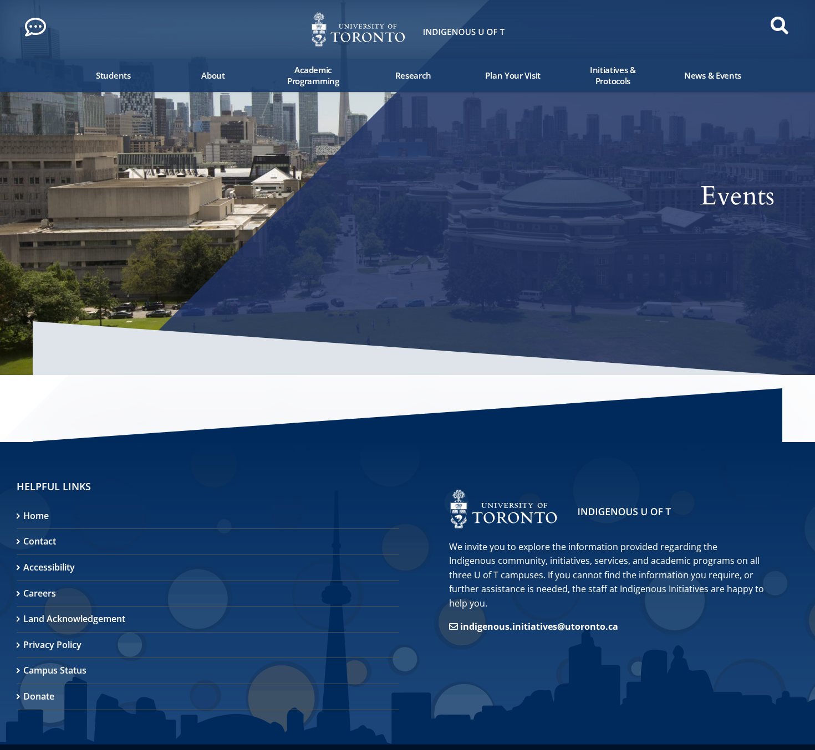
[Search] (54, 75)
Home (36, 516)
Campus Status (54, 670)
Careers (39, 593)
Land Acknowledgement (74, 619)
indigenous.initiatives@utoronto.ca (539, 626)
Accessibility (49, 567)
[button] (39, 30)
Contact (39, 541)
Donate (38, 696)
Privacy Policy (52, 645)
